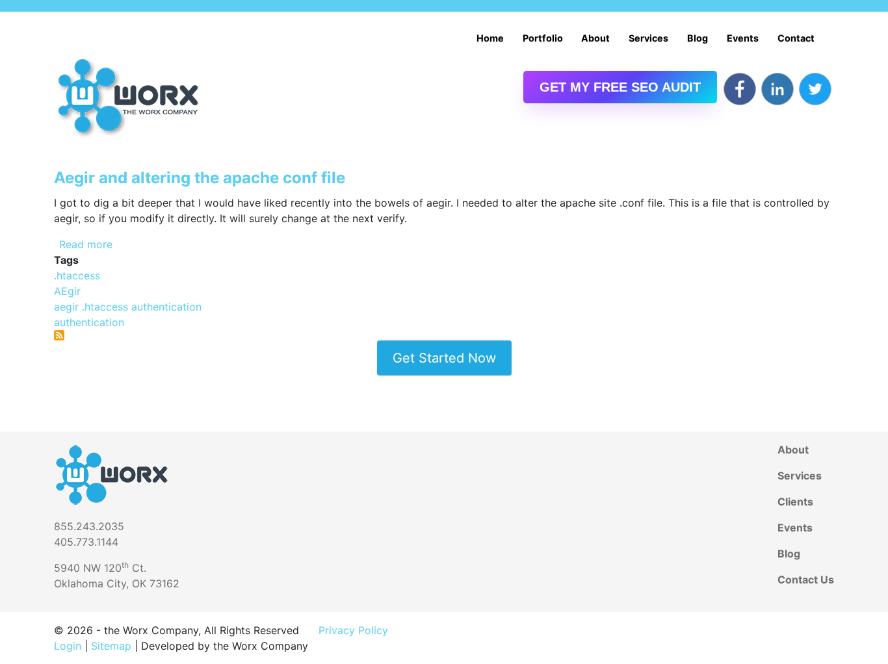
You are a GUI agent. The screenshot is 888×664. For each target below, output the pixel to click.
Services (648, 38)
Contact (796, 38)
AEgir (67, 291)
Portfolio (543, 38)
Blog (697, 38)
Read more (85, 244)
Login (67, 645)
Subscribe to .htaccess (59, 335)
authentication (89, 322)
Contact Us (805, 579)
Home (490, 38)
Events (743, 38)
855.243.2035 (89, 526)
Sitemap (111, 645)
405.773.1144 (86, 541)
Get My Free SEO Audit (620, 87)
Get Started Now (444, 358)
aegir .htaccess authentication (128, 306)
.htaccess (77, 275)
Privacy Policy (353, 630)
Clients (795, 501)
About (595, 38)
